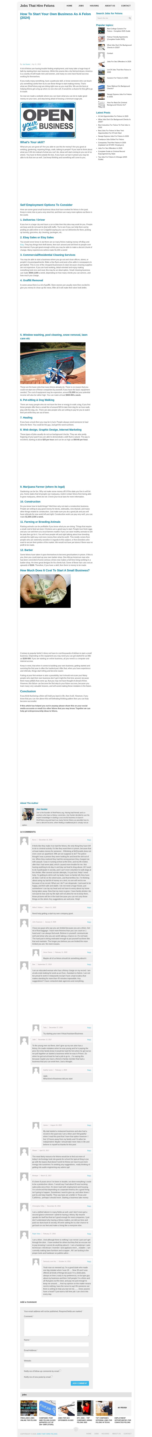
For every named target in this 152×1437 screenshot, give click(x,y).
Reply (89, 840)
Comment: (28, 1316)
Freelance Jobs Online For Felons (111, 139)
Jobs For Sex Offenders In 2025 (119, 61)
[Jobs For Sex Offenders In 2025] (66, 1408)
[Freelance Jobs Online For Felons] (28, 1408)
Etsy (22, 245)
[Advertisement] (56, 41)
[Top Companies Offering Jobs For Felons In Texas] (104, 1408)
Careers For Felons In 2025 (117, 78)
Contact (126, 6)
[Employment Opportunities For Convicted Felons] (123, 1408)
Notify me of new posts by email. (37, 1377)
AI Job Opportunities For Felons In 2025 (113, 116)
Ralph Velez (36, 1234)
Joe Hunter (26, 64)
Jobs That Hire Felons (37, 5)
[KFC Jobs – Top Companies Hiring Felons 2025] (85, 1408)
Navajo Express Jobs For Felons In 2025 (113, 136)
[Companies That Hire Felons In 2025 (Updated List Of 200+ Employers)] (47, 1408)
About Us (110, 6)
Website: (27, 1361)
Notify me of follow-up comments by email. (41, 1371)
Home (69, 6)
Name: (27, 1340)
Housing (94, 6)
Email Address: (30, 1350)
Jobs (81, 6)
